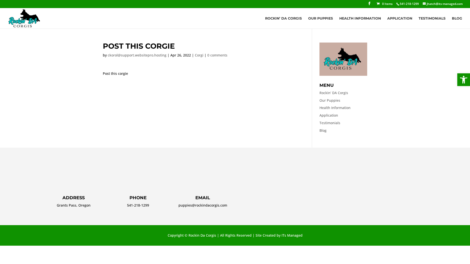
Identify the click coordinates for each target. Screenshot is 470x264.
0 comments (217, 55)
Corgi (199, 55)
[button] (463, 79)
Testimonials (432, 19)
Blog (457, 19)
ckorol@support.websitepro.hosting (137, 55)
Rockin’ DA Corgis (283, 19)
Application (399, 19)
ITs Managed (292, 235)
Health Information (360, 19)
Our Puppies (320, 19)
